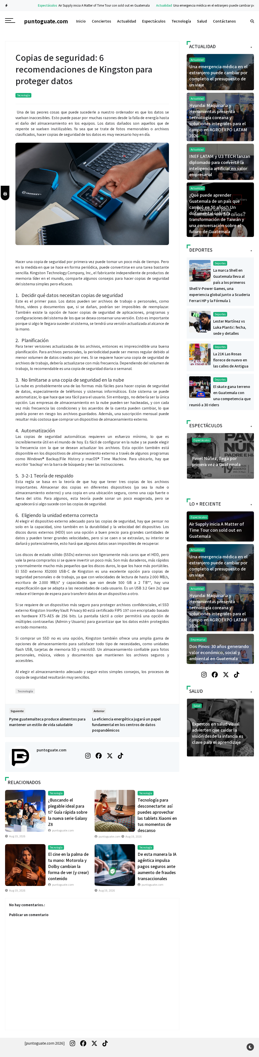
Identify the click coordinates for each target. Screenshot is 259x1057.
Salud (202, 21)
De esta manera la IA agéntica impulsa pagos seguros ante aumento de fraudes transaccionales (157, 866)
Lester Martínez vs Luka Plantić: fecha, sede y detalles (229, 327)
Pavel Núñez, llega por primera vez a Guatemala (216, 461)
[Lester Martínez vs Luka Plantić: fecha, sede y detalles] (200, 321)
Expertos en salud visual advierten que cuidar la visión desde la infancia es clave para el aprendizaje (217, 733)
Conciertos (101, 21)
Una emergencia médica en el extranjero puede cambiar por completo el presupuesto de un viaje (218, 75)
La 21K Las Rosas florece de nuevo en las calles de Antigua (230, 359)
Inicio (81, 21)
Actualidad (151, 5)
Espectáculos (35, 5)
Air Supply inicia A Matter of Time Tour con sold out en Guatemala (91, 5)
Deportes (220, 263)
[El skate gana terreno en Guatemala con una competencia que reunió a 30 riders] (200, 386)
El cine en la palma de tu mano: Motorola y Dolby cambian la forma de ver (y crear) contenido (68, 866)
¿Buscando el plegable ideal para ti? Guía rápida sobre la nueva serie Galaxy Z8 (67, 812)
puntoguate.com (51, 749)
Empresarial (198, 639)
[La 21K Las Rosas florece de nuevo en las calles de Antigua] (200, 353)
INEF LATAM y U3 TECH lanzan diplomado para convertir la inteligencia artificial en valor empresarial (219, 165)
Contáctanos (224, 21)
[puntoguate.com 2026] (45, 1043)
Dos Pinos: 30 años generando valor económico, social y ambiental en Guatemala (219, 652)
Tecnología (181, 21)
